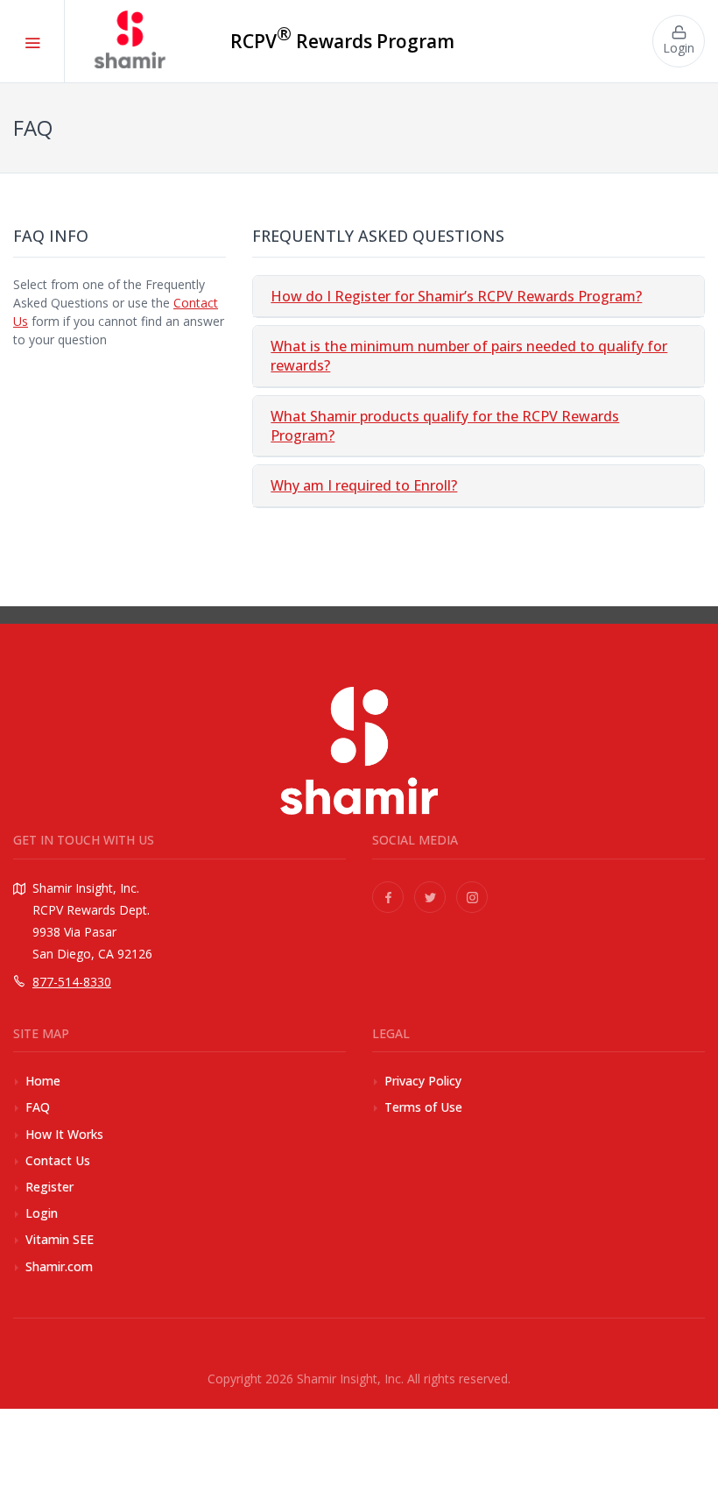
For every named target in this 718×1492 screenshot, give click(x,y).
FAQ (37, 1107)
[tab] (478, 296)
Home (42, 1080)
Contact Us (57, 1160)
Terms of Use (423, 1107)
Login (41, 1213)
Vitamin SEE (59, 1239)
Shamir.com (59, 1266)
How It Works (64, 1134)
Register (49, 1186)
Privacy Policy (422, 1080)
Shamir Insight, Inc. (350, 1378)
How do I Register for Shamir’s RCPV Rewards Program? (456, 296)
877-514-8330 (71, 981)
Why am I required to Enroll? (364, 485)
